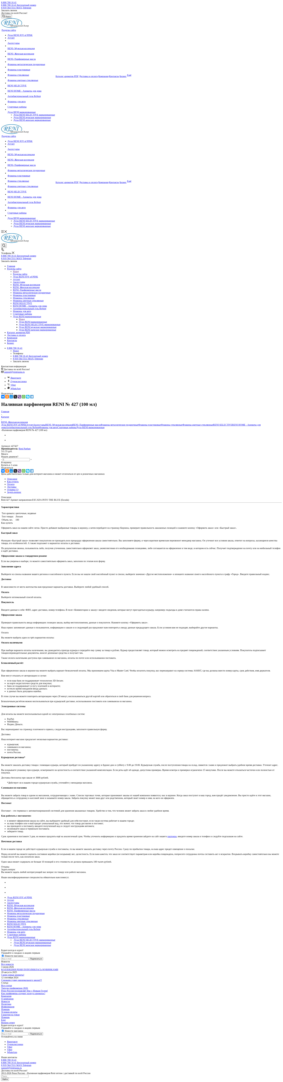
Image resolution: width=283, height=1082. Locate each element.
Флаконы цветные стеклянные (197, 425)
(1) (12, 489)
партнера (172, 836)
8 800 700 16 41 (9, 2)
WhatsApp (16, 388)
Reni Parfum (25, 448)
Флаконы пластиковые (149, 425)
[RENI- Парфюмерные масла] (31, 56)
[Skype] (27, 396)
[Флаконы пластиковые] (31, 67)
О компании (7, 998)
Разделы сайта (20, 274)
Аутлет (29, 425)
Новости (5, 1001)
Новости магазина (13, 956)
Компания (6, 996)
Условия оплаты (9, 1012)
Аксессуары (39, 425)
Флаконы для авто (48, 427)
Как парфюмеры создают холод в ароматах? (23, 993)
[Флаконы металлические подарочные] (31, 61)
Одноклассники (19, 381)
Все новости (7, 964)
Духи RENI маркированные (33, 322)
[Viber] (19, 396)
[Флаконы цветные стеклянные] (31, 77)
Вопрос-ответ (8, 1022)
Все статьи (6, 985)
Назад (16, 271)
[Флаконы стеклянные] (31, 72)
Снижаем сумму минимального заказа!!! (21, 980)
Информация (7, 1006)
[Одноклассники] (7, 396)
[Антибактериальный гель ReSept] (31, 93)
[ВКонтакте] (3, 396)
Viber (13, 385)
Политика (6, 1004)
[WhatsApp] (23, 396)
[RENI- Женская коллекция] (31, 51)
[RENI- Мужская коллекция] (31, 46)
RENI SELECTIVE (222, 425)
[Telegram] (32, 396)
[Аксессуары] (31, 40)
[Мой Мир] (11, 396)
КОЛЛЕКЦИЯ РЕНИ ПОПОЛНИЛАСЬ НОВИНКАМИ (29, 969)
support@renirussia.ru (14, 372)
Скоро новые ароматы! (12, 975)
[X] (15, 396)
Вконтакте (16, 378)
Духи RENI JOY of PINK (13, 425)
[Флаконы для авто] (31, 99)
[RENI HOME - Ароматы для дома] (31, 88)
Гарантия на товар (10, 1014)
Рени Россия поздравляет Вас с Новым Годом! (24, 991)
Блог (3, 1020)
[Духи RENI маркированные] (31, 109)
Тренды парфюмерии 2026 (14, 988)
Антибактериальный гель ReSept (22, 427)
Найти (5, 1079)
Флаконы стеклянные (171, 425)
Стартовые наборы (66, 427)
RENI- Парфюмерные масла (87, 425)
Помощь (5, 1009)
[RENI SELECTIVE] (31, 83)
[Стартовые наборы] (31, 104)
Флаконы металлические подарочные (119, 425)
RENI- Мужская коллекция (59, 425)
